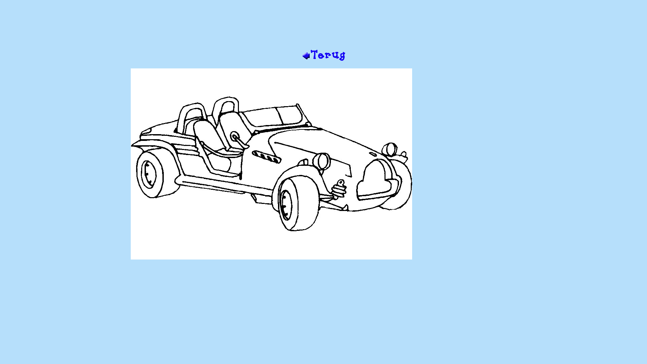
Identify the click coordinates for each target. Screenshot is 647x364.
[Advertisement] (323, 27)
